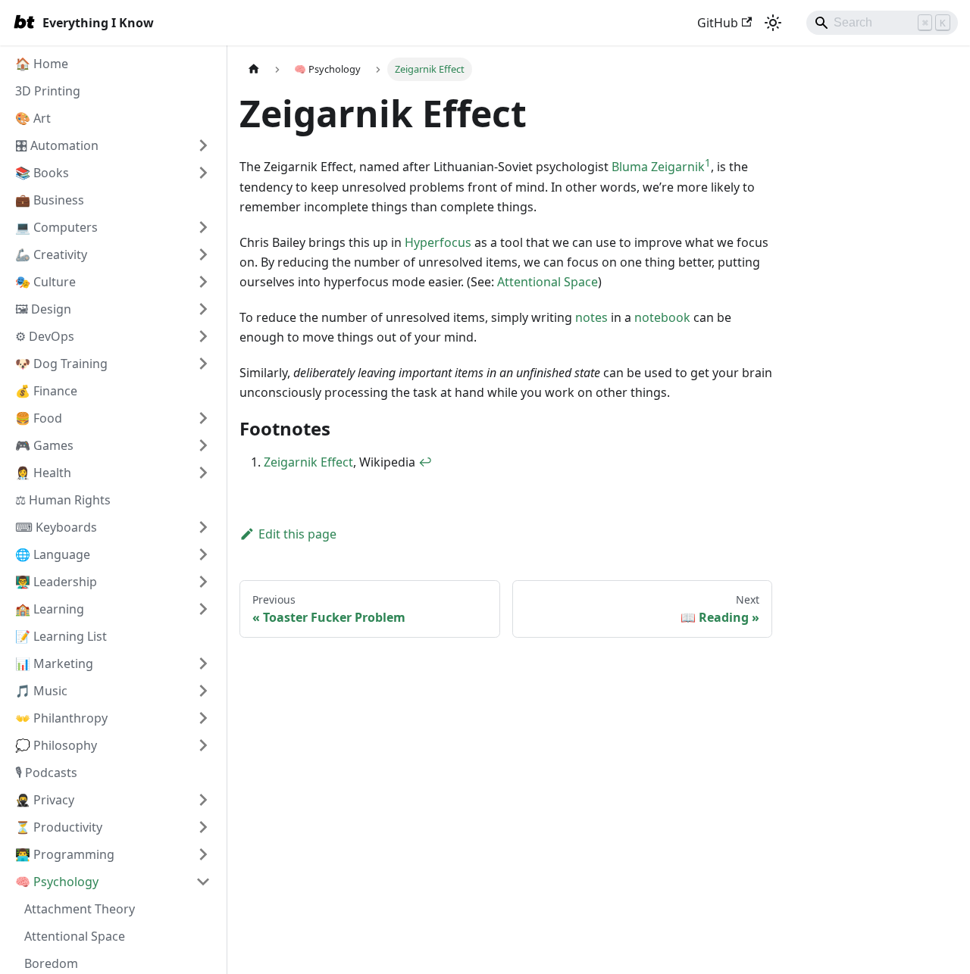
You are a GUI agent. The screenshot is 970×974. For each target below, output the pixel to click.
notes (591, 317)
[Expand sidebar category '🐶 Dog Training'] (203, 363)
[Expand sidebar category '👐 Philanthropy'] (203, 718)
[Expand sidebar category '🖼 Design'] (203, 309)
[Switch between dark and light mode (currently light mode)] (773, 23)
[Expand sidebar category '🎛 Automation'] (203, 145)
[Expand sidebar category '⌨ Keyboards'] (203, 527)
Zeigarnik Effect (308, 462)
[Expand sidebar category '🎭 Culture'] (203, 282)
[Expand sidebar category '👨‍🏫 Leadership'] (203, 582)
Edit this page (297, 534)
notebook (662, 317)
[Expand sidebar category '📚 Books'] (203, 173)
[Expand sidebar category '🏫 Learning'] (203, 609)
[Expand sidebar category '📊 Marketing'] (203, 663)
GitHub (717, 22)
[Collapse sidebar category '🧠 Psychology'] (203, 881)
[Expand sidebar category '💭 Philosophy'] (203, 745)
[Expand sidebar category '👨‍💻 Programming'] (203, 854)
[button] (113, 227)
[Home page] (253, 69)
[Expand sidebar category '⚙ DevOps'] (203, 336)
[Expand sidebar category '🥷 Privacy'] (203, 800)
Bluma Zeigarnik (658, 166)
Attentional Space (547, 281)
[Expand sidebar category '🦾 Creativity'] (203, 254)
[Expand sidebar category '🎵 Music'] (203, 691)
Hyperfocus (438, 242)
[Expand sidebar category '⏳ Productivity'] (203, 827)
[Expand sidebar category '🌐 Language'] (203, 554)
